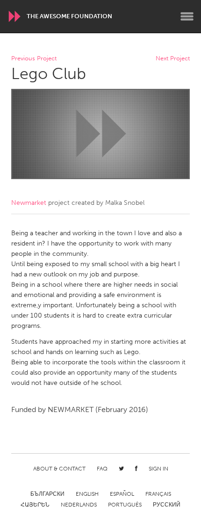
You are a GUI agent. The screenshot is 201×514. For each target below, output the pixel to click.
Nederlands (79, 504)
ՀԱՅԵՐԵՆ (35, 504)
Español (122, 494)
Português (125, 504)
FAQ (102, 468)
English (87, 494)
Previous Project (34, 59)
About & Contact (59, 468)
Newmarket (28, 203)
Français (158, 494)
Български (47, 494)
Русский (166, 504)
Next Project (173, 59)
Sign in (158, 468)
